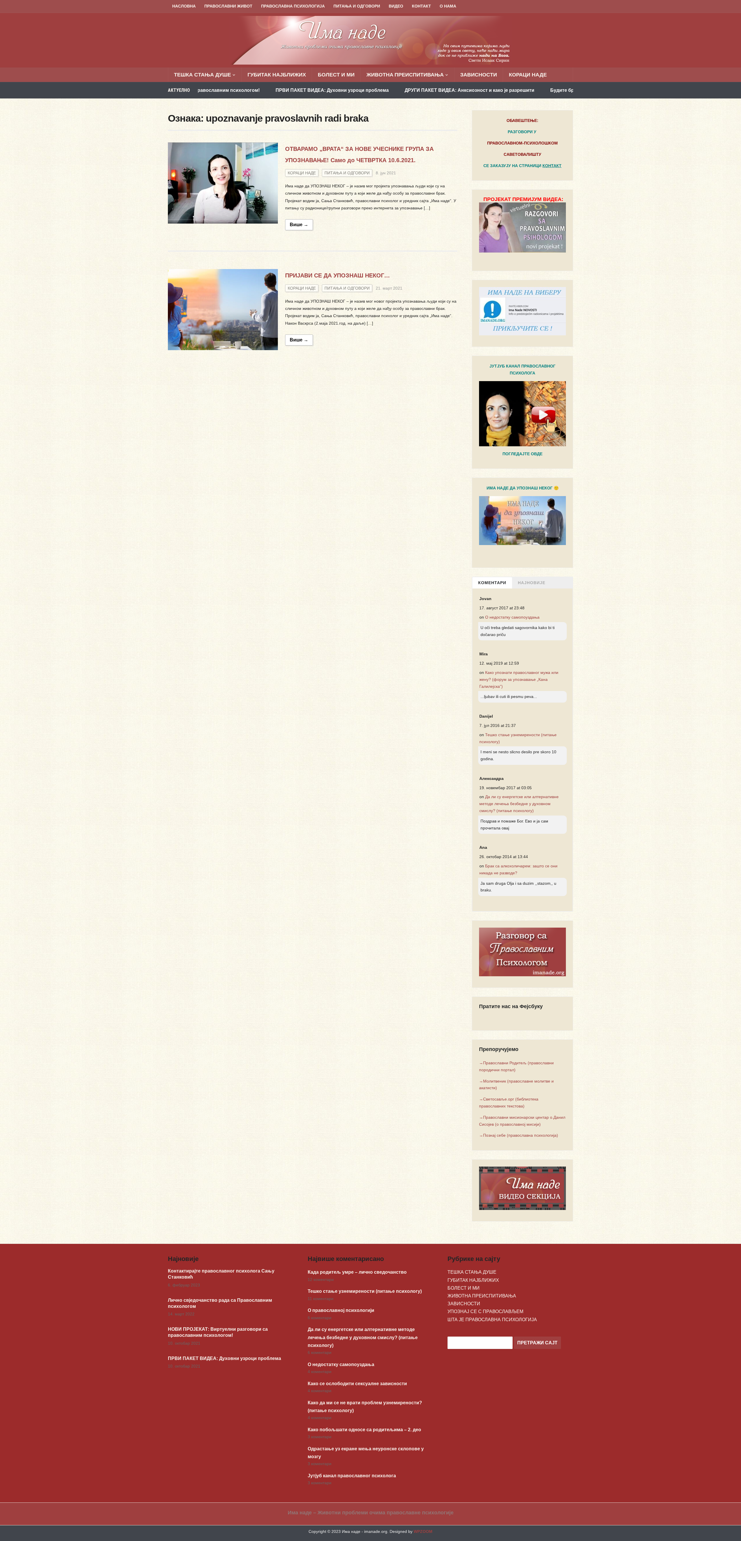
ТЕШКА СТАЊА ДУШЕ (202, 75)
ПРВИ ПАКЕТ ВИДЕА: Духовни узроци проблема (269, 90)
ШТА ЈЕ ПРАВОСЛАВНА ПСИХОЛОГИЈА (492, 1319)
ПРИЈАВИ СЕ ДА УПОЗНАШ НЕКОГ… (337, 275)
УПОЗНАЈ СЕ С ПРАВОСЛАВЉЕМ (485, 1311)
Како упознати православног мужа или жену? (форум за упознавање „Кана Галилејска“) (518, 679)
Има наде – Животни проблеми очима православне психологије (371, 1513)
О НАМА (448, 6)
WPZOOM (423, 1531)
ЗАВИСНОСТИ (478, 75)
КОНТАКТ (421, 6)
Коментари (492, 582)
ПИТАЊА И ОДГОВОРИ (356, 6)
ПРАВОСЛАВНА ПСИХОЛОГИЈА (293, 6)
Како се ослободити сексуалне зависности (357, 1383)
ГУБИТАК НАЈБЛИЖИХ (276, 75)
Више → (299, 224)
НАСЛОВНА (184, 6)
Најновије (531, 582)
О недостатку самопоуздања (512, 617)
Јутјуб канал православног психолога (352, 1475)
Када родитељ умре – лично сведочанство (357, 1272)
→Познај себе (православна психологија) (518, 1135)
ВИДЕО (396, 6)
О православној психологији (341, 1310)
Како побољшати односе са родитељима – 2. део (364, 1429)
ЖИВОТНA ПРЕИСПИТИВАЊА (405, 75)
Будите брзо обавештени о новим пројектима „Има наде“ (554, 90)
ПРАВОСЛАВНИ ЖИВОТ (228, 6)
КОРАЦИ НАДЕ (528, 75)
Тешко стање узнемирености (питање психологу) (365, 1291)
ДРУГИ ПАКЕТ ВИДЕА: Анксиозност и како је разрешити (407, 90)
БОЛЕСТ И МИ (336, 75)
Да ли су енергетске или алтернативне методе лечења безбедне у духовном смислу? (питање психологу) (519, 803)
